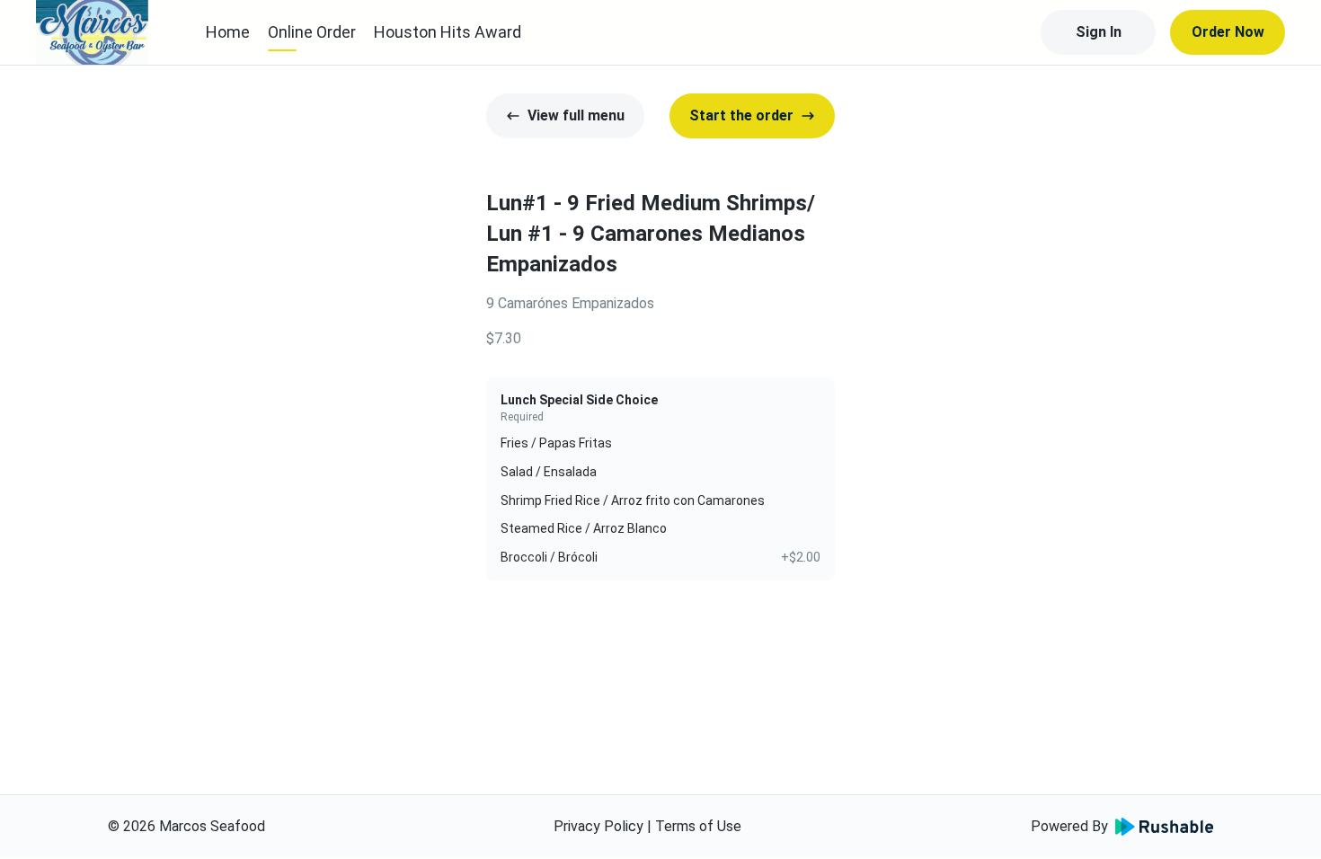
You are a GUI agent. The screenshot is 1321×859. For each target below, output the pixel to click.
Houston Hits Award (447, 31)
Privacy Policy (598, 826)
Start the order (741, 115)
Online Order (312, 31)
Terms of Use (698, 826)
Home (228, 31)
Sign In (1099, 31)
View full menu (576, 115)
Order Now (1228, 31)
